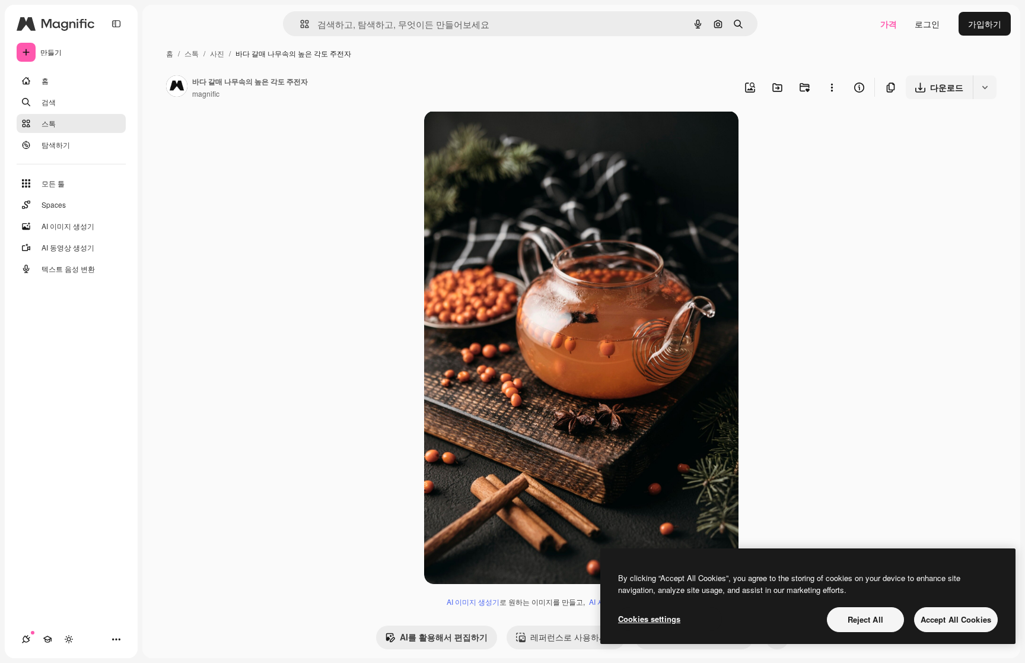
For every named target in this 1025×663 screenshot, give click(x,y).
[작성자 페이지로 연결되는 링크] (176, 87)
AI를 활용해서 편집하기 (444, 637)
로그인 (927, 24)
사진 (217, 53)
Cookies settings (649, 618)
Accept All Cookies (956, 619)
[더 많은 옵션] (831, 87)
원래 (492, 134)
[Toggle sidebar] (116, 23)
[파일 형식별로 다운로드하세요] (985, 87)
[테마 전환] (68, 639)
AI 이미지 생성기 (473, 602)
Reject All (865, 619)
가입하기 (984, 24)
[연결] (26, 639)
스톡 (191, 53)
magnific (205, 93)
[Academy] (47, 639)
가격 (888, 24)
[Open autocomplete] (300, 24)
